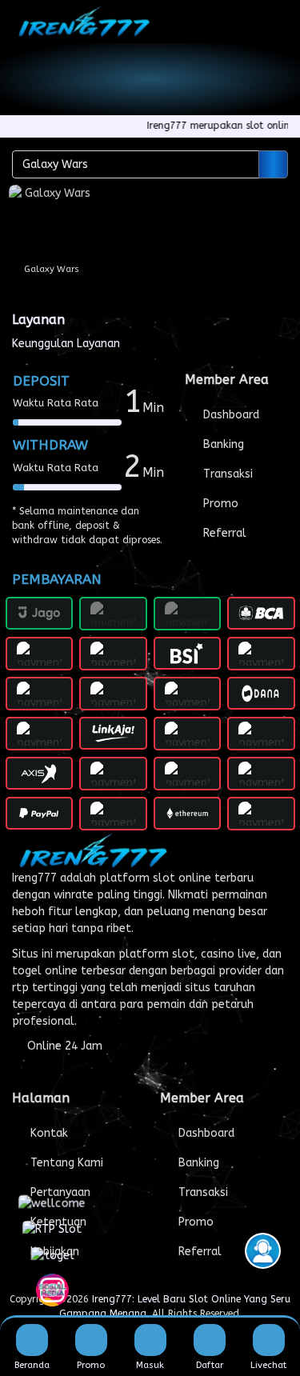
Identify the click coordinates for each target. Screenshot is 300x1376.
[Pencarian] (273, 164)
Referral (223, 533)
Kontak (47, 1133)
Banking (222, 444)
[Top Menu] (277, 21)
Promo (219, 503)
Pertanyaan (58, 1192)
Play (51, 262)
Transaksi (226, 474)
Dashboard (229, 415)
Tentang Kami (65, 1163)
